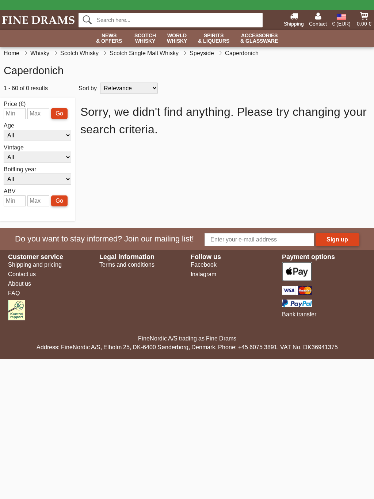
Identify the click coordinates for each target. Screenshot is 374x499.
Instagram (203, 274)
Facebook (204, 265)
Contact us (22, 274)
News (109, 38)
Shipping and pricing (35, 265)
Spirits (213, 38)
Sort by (88, 88)
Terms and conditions (126, 265)
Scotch (145, 38)
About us (19, 284)
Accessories (259, 38)
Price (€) (15, 104)
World (177, 38)
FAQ (14, 293)
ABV (10, 191)
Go (59, 113)
